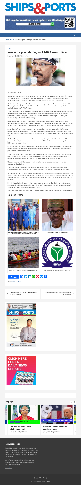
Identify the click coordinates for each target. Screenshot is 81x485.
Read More (8, 468)
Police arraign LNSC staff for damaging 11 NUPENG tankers (24, 294)
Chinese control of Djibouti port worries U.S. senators (58, 294)
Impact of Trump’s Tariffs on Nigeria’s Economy (54, 428)
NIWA (19, 281)
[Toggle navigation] (7, 35)
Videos (17, 422)
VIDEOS (9, 402)
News (9, 49)
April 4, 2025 (46, 432)
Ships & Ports (25, 56)
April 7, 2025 (13, 432)
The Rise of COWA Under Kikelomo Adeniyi (20, 428)
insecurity (14, 281)
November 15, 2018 (14, 56)
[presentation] (71, 402)
